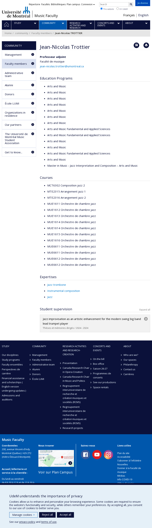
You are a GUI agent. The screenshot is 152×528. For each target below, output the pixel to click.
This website (108, 9)
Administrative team (14, 74)
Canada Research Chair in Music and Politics (76, 378)
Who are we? (130, 355)
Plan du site (123, 453)
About (127, 346)
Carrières (128, 374)
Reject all (47, 514)
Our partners (13, 124)
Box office (98, 363)
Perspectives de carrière (11, 371)
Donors (9, 94)
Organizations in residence (15, 114)
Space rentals (101, 387)
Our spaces (129, 359)
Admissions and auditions (11, 397)
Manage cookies (23, 515)
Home (8, 33)
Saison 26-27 (100, 368)
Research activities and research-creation (74, 350)
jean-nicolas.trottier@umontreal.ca (62, 66)
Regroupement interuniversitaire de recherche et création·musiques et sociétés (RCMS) (74, 394)
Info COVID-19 (124, 479)
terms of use (49, 522)
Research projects (73, 428)
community (21, 33)
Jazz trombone (56, 284)
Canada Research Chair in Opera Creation (76, 370)
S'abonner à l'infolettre (129, 460)
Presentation (70, 363)
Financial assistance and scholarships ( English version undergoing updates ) (14, 384)
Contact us (129, 369)
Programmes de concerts (102, 375)
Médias (121, 475)
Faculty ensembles (12, 364)
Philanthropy (130, 364)
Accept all (65, 514)
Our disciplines (10, 355)
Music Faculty (46, 16)
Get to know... (13, 152)
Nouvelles (122, 464)
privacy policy (27, 522)
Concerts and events (101, 348)
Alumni (9, 85)
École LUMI (12, 103)
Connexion (86, 4)
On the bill (98, 359)
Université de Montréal (16, 12)
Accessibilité (123, 456)
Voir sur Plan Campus (55, 472)
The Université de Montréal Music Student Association (16, 138)
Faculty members (42, 33)
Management (13, 54)
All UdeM (123, 9)
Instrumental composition (63, 291)
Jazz (49, 297)
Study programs (11, 359)
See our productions (104, 382)
